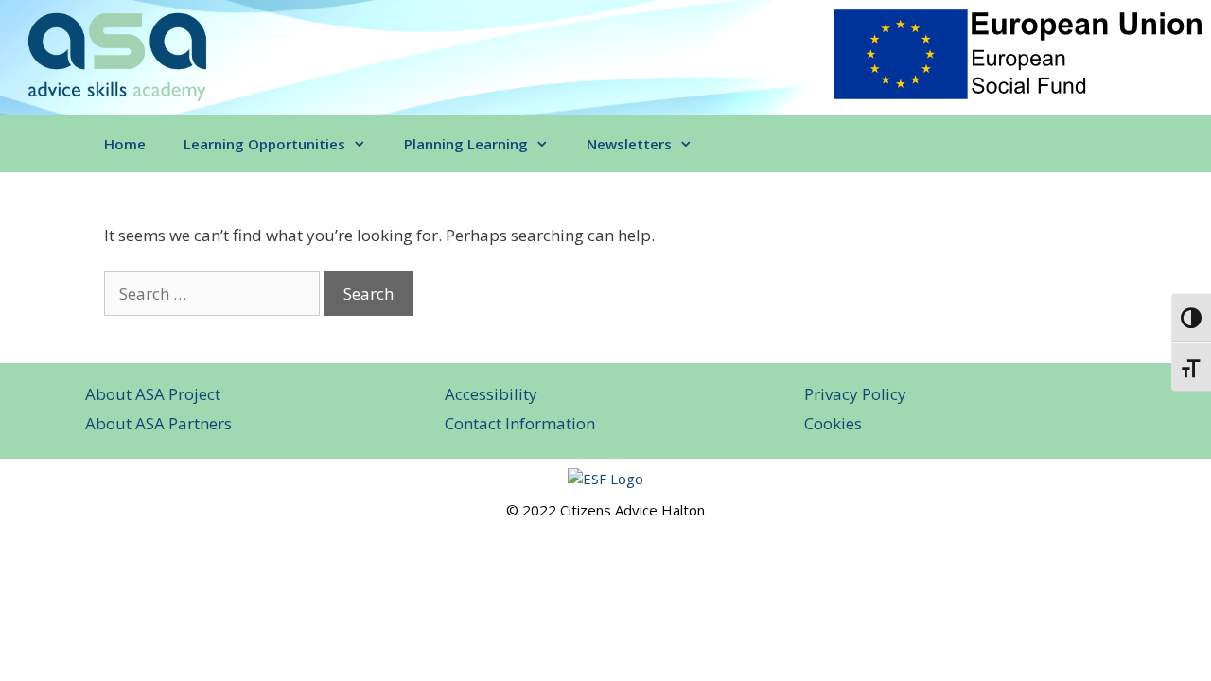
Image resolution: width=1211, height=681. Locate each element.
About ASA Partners (158, 423)
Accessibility (491, 394)
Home (125, 143)
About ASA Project (152, 394)
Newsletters (629, 143)
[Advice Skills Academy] (116, 55)
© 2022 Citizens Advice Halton (605, 509)
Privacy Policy (855, 394)
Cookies (833, 423)
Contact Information (520, 423)
